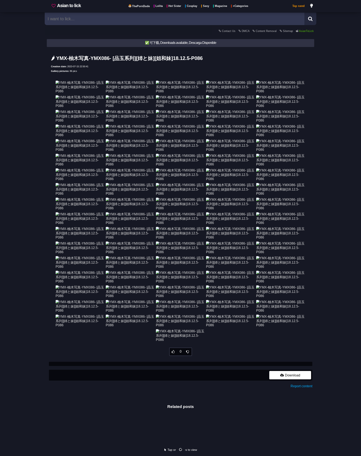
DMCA (245, 31)
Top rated (298, 6)
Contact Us (228, 31)
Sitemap (288, 31)
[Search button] (310, 19)
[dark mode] (311, 6)
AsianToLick (306, 31)
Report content (301, 386)
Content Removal (266, 31)
